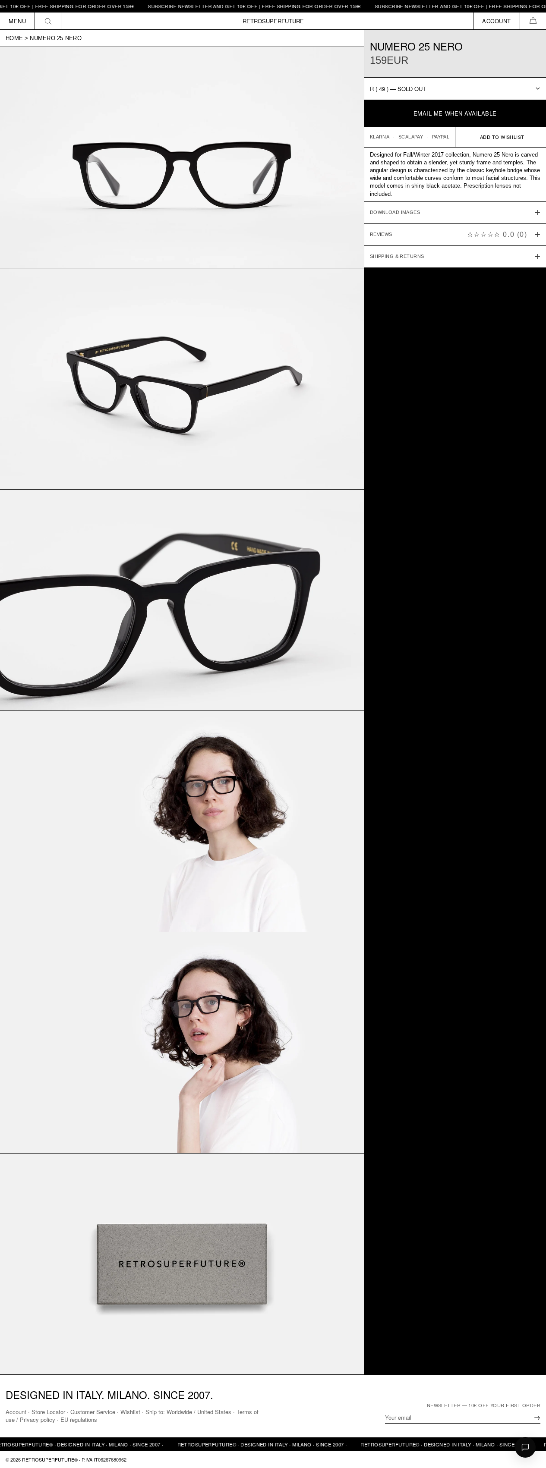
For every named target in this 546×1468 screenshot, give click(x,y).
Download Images (395, 212)
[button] (533, 21)
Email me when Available (455, 113)
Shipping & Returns (397, 256)
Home (14, 38)
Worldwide (179, 1412)
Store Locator (48, 1412)
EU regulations (78, 1419)
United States (214, 1412)
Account (16, 1412)
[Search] (48, 21)
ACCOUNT (496, 21)
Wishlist (130, 1412)
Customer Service (92, 1412)
